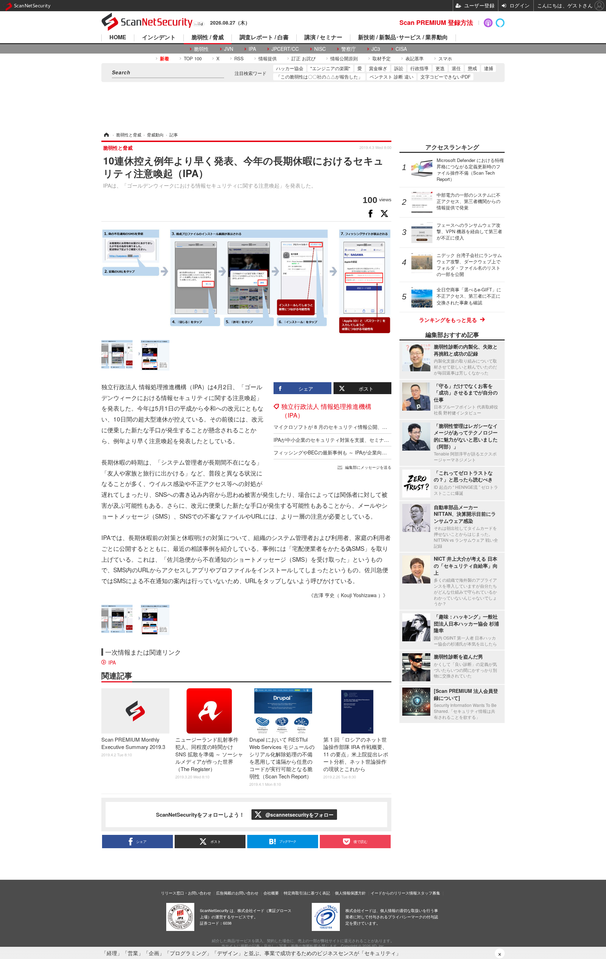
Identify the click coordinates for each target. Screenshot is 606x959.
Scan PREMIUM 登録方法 (436, 22)
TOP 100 (193, 58)
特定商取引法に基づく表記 (307, 893)
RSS (239, 58)
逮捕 (488, 68)
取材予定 (381, 58)
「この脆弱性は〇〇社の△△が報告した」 (319, 76)
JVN (228, 49)
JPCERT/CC (285, 49)
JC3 (375, 49)
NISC (320, 49)
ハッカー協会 (289, 68)
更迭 (440, 68)
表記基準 (414, 58)
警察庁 (348, 49)
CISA (401, 49)
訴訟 (398, 68)
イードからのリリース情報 (394, 893)
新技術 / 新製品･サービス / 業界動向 (403, 37)
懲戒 (472, 68)
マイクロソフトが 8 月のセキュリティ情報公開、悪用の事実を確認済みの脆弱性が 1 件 (370, 426)
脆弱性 (201, 49)
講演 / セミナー (323, 37)
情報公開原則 (344, 58)
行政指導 (419, 68)
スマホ (445, 58)
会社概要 (271, 893)
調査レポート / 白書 (264, 37)
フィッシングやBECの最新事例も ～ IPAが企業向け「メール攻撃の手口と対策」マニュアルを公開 (382, 452)
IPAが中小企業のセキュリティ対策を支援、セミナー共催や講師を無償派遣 (356, 439)
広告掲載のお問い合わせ (237, 893)
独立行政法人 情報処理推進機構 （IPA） (326, 410)
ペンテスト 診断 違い (391, 76)
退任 (456, 68)
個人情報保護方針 (350, 893)
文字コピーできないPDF (445, 76)
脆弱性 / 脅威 (207, 37)
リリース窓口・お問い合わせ (186, 893)
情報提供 (267, 58)
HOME (117, 37)
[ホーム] (105, 134)
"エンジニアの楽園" (330, 68)
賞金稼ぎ (378, 68)
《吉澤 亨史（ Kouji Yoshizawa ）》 (348, 595)
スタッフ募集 (428, 893)
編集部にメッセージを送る (368, 467)
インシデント (159, 37)
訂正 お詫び (303, 58)
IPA (252, 49)
